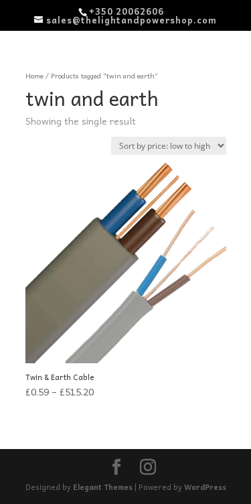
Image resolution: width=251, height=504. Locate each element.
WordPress (205, 487)
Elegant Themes (103, 487)
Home (34, 75)
